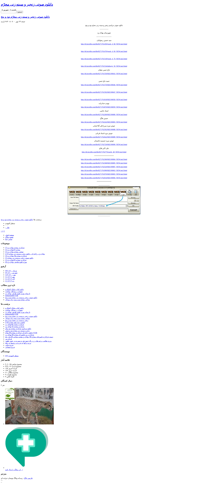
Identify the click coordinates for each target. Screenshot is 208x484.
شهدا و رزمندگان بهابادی (14, 291)
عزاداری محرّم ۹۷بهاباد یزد (16, 260)
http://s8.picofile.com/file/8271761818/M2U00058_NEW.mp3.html (104, 99)
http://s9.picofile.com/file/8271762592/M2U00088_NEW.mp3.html (104, 129)
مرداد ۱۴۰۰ (11, 271)
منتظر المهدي (12, 356)
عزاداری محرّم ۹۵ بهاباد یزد (16, 256)
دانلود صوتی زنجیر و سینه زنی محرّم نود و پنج (25, 16)
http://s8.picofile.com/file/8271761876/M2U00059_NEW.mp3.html (104, 107)
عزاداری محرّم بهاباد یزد (15, 248)
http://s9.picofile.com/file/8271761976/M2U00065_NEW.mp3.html (104, 174)
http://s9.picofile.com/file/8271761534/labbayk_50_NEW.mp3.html (104, 66)
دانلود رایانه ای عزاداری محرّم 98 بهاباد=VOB (21, 333)
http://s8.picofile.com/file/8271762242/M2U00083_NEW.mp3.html (104, 122)
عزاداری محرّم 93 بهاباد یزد (14, 327)
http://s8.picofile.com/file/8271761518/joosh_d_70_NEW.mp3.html (104, 59)
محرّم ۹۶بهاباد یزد (12, 250)
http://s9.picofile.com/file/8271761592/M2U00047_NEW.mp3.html (104, 92)
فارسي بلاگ (28, 478)
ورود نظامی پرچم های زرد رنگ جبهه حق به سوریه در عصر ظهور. (28, 341)
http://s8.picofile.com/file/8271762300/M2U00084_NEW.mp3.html (104, 159)
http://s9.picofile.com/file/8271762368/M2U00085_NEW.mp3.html (104, 163)
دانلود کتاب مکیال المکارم (14, 289)
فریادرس (8, 339)
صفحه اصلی (9, 235)
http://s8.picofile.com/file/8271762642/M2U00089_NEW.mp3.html (104, 137)
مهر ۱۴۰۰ (10, 275)
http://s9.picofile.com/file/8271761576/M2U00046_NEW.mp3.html (104, 85)
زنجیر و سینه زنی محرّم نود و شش (17, 331)
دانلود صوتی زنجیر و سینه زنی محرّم (27, 4)
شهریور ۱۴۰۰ (11, 273)
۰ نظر (7, 227)
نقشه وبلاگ (9, 237)
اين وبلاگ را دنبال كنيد (14, 470)
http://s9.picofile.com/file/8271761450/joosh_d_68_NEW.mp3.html (104, 44)
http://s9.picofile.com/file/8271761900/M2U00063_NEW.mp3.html (104, 170)
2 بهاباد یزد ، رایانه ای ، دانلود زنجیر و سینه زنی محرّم (25, 254)
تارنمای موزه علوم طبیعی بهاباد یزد (17, 294)
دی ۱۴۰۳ (9, 281)
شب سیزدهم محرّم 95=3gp (15, 322)
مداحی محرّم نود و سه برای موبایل (17, 300)
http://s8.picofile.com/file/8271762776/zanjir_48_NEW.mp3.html (104, 152)
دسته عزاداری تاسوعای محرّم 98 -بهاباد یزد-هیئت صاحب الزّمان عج (29, 337)
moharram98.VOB (11, 295)
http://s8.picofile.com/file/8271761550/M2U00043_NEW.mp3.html (104, 74)
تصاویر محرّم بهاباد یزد (14, 252)
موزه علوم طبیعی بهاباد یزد (16, 262)
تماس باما (8, 239)
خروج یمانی (9, 345)
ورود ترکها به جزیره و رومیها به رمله (18, 343)
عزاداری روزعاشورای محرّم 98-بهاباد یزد (19, 335)
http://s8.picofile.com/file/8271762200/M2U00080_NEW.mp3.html (104, 114)
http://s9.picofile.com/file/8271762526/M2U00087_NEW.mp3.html (104, 167)
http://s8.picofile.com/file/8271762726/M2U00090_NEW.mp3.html (104, 144)
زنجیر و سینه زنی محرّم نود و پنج (16, 320)
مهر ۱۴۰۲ (10, 277)
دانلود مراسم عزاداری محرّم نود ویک (18, 329)
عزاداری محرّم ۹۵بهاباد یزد (14, 324)
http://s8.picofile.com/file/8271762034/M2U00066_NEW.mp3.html (104, 178)
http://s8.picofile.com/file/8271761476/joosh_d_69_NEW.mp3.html (104, 51)
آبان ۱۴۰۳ (10, 279)
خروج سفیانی (10, 347)
